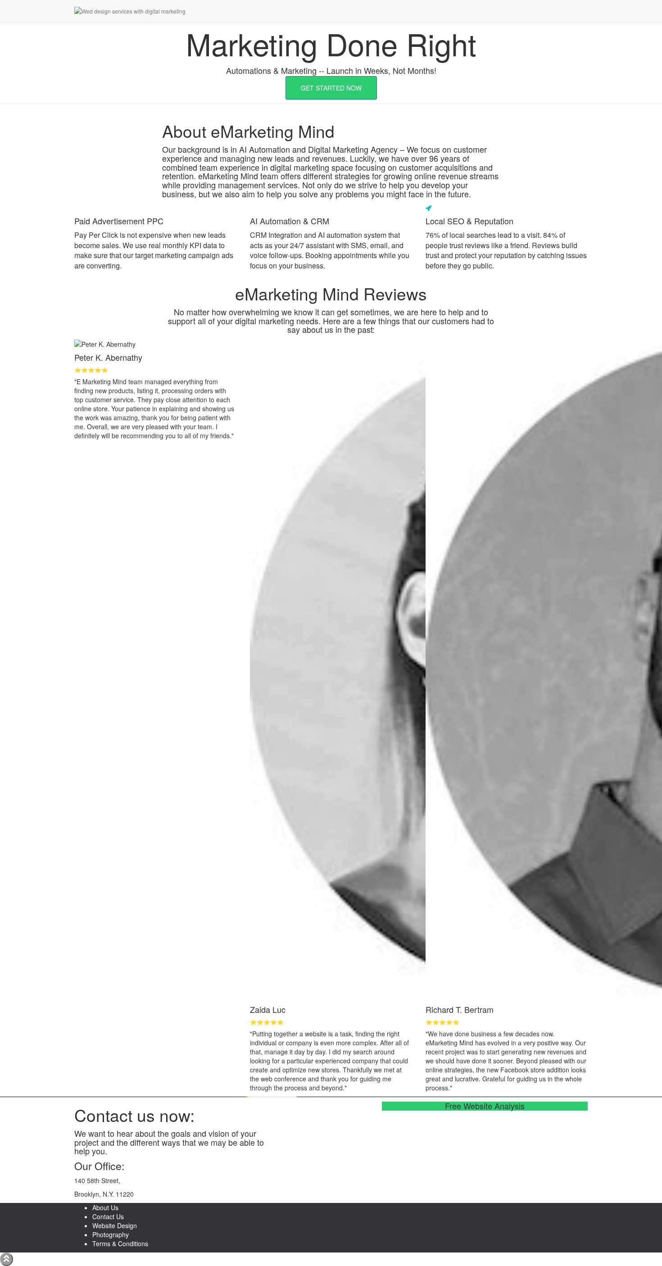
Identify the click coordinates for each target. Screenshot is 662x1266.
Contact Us (108, 1216)
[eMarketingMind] (164, 11)
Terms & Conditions (120, 1243)
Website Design (114, 1225)
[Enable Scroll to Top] (6, 1259)
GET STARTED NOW (331, 87)
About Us (105, 1207)
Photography (110, 1234)
